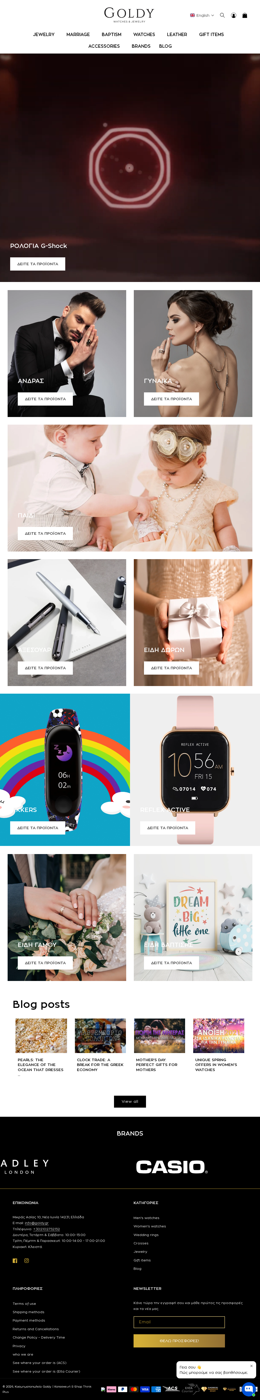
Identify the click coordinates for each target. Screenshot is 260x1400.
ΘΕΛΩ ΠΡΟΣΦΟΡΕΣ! (179, 1341)
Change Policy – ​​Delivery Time (39, 1337)
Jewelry (140, 1251)
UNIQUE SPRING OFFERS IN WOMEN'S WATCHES (216, 1065)
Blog (137, 1268)
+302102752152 (46, 1229)
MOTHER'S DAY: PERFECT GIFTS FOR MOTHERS (156, 1065)
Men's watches (146, 1218)
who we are (23, 1354)
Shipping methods (28, 1312)
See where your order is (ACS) (40, 1362)
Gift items (142, 1260)
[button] (45, 34)
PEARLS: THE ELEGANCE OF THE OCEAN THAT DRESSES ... (40, 1067)
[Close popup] (251, 1366)
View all (130, 1101)
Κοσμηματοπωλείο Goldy (33, 1386)
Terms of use (24, 1303)
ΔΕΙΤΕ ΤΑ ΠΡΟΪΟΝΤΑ (37, 264)
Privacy (19, 1346)
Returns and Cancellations (36, 1329)
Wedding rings (146, 1235)
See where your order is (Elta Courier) (46, 1371)
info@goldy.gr (37, 1223)
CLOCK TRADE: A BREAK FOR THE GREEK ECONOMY (100, 1065)
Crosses (141, 1243)
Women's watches (150, 1226)
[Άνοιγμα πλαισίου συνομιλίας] (249, 1389)
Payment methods (29, 1320)
